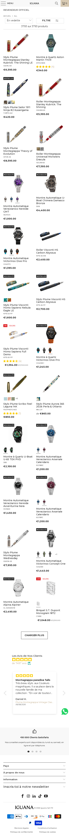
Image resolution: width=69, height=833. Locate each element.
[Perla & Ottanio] (38, 398)
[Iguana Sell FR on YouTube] (46, 796)
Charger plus (34, 635)
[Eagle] (6, 300)
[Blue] (6, 398)
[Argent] (38, 603)
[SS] (12, 450)
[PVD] (6, 450)
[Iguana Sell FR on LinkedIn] (34, 796)
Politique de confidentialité (21, 832)
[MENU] (1, 3)
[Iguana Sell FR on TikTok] (40, 796)
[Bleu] (12, 199)
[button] (43, 66)
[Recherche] (56, 3)
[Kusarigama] (6, 102)
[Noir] (6, 199)
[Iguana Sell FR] (34, 3)
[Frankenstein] (38, 148)
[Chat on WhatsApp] (64, 713)
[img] (36, 659)
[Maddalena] (9, 398)
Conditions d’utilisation (47, 828)
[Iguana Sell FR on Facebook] (22, 796)
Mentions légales (21, 828)
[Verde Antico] (13, 398)
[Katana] (13, 102)
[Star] (9, 102)
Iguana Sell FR (47, 808)
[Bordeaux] (44, 450)
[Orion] (9, 300)
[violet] (17, 199)
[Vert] (44, 554)
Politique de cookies (47, 832)
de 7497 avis (19, 663)
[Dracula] (42, 148)
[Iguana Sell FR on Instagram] (28, 796)
